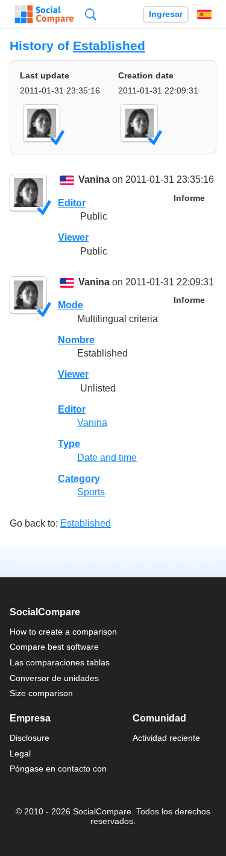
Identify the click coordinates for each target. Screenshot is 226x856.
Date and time (107, 457)
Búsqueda (90, 14)
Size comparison (41, 693)
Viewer (73, 237)
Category (79, 479)
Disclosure (29, 738)
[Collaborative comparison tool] (44, 14)
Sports (91, 492)
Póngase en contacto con (58, 768)
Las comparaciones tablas (60, 662)
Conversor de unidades (54, 678)
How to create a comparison (63, 631)
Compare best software (54, 647)
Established (109, 45)
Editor (72, 203)
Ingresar (166, 14)
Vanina (94, 180)
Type (69, 444)
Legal (20, 753)
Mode (70, 305)
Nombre (76, 340)
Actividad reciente (166, 738)
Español (204, 14)
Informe (189, 198)
